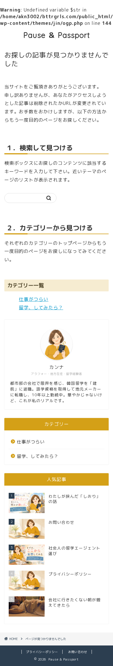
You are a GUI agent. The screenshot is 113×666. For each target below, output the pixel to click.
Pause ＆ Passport (56, 35)
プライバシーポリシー (42, 652)
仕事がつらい (33, 299)
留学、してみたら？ (41, 307)
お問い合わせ (77, 652)
